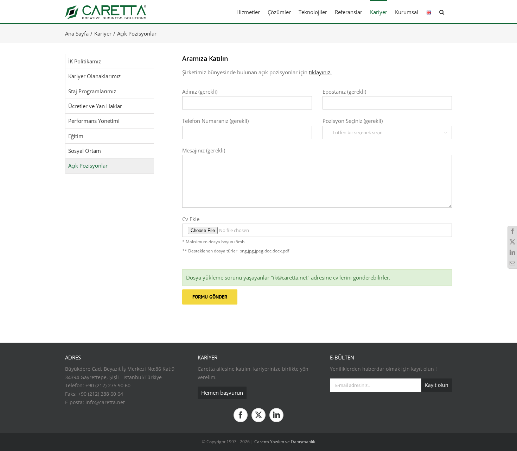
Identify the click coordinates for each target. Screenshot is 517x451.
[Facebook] (241, 415)
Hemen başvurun (222, 392)
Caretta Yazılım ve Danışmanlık (284, 442)
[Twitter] (258, 415)
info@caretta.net (105, 402)
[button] (441, 11)
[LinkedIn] (276, 415)
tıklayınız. (320, 72)
